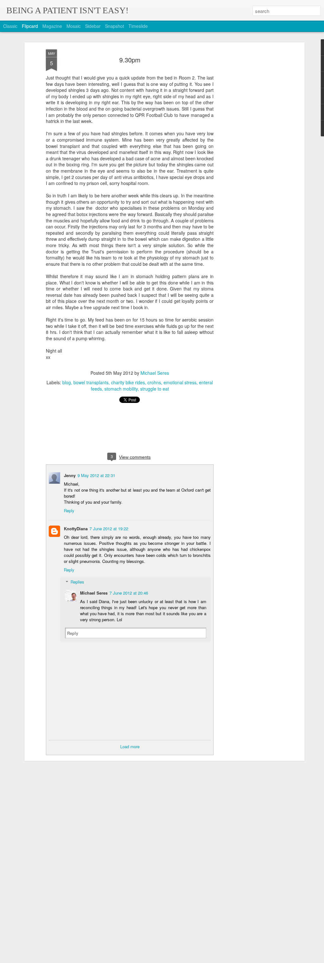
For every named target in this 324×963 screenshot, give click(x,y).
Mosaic (73, 26)
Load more (130, 746)
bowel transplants (91, 382)
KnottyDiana (76, 529)
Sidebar (93, 26)
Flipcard (30, 26)
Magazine (52, 26)
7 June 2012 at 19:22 (109, 529)
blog (66, 382)
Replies (77, 582)
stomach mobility (121, 389)
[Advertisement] (248, 149)
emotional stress (180, 382)
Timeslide (138, 26)
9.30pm (129, 59)
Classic (10, 26)
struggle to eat (154, 389)
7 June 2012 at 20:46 (128, 593)
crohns (154, 382)
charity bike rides (128, 382)
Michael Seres (154, 373)
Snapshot (114, 26)
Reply (69, 510)
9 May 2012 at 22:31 (96, 475)
